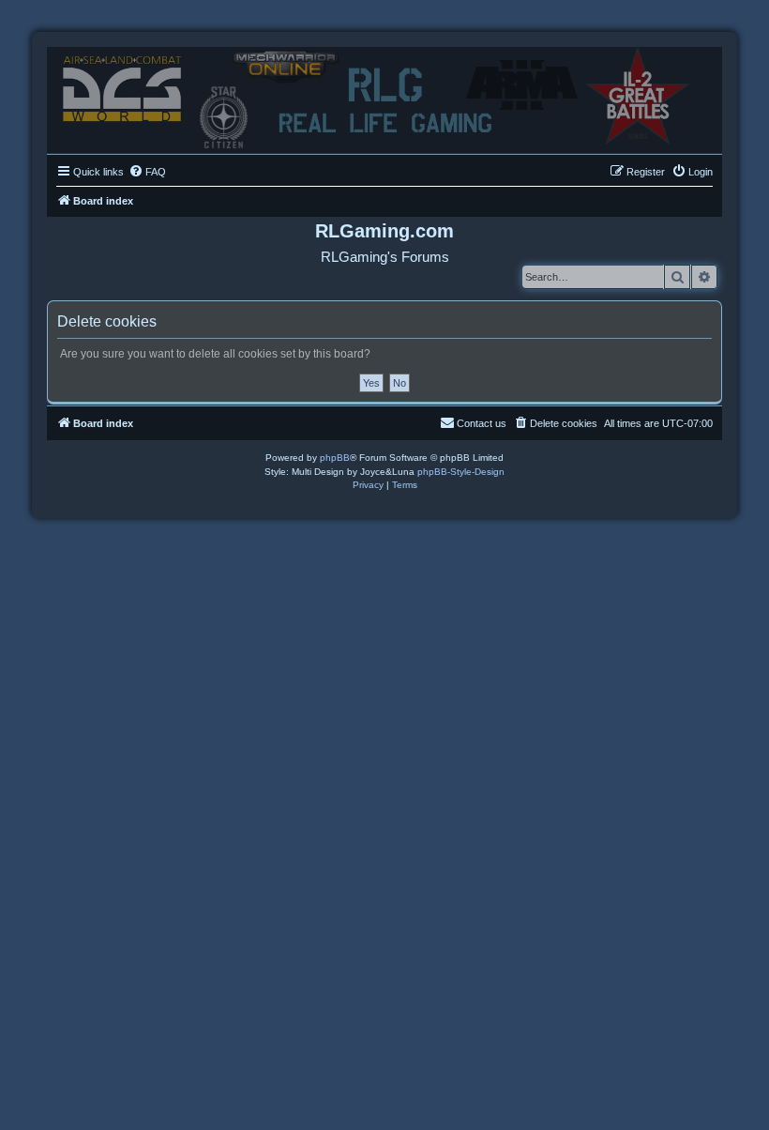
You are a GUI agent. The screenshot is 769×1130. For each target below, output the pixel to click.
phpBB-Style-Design (461, 471)
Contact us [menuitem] (481, 423)
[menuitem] (147, 171)
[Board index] (384, 96)
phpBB (335, 457)
